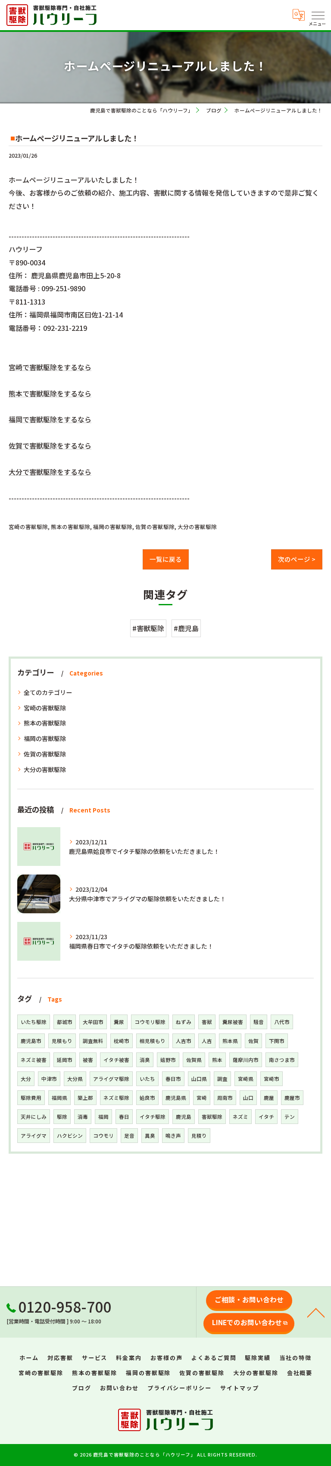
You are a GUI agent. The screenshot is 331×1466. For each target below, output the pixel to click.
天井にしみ (34, 1116)
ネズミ (240, 1116)
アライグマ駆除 (111, 1078)
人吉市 (183, 1040)
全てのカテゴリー (48, 692)
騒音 (258, 1021)
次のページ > (296, 558)
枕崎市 (121, 1040)
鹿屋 (269, 1097)
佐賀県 (194, 1059)
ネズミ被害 (34, 1059)
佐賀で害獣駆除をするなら (50, 445)
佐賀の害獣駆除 (155, 527)
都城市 (64, 1021)
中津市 (49, 1078)
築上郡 (85, 1097)
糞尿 (119, 1021)
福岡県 (59, 1097)
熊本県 (230, 1040)
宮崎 (202, 1097)
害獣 (207, 1021)
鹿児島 (183, 1116)
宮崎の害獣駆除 (28, 527)
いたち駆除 (34, 1021)
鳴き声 (173, 1135)
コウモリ (103, 1135)
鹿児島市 (31, 1040)
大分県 (75, 1078)
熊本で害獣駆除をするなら (50, 393)
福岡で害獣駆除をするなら (50, 419)
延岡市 (64, 1059)
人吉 (207, 1040)
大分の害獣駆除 (197, 527)
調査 (222, 1078)
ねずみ (183, 1021)
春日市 (173, 1078)
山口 (248, 1097)
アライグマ (34, 1135)
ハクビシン (70, 1135)
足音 (129, 1135)
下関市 (276, 1040)
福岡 (103, 1116)
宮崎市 (271, 1078)
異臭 (150, 1135)
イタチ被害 (116, 1059)
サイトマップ (239, 1388)
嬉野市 (168, 1059)
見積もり (62, 1040)
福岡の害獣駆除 (112, 527)
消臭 (145, 1059)
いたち (147, 1078)
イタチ (266, 1116)
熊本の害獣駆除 (70, 527)
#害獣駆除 (148, 628)
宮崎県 (245, 1078)
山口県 (199, 1078)
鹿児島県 (176, 1097)
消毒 (83, 1116)
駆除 (62, 1116)
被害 (88, 1059)
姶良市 (147, 1097)
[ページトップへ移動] (316, 1312)
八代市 (282, 1021)
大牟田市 (93, 1021)
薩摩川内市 (246, 1059)
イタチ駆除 (153, 1116)
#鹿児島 (186, 628)
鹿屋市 (292, 1097)
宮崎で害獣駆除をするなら (50, 367)
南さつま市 (282, 1059)
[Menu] (318, 15)
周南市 (225, 1097)
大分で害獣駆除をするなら (50, 472)
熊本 (217, 1059)
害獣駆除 (212, 1116)
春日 (124, 1116)
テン (289, 1116)
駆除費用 (31, 1097)
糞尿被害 (232, 1021)
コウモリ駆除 (150, 1021)
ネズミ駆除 (116, 1097)
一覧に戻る (166, 558)
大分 (26, 1078)
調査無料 (93, 1040)
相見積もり (153, 1040)
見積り (199, 1135)
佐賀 (253, 1040)
